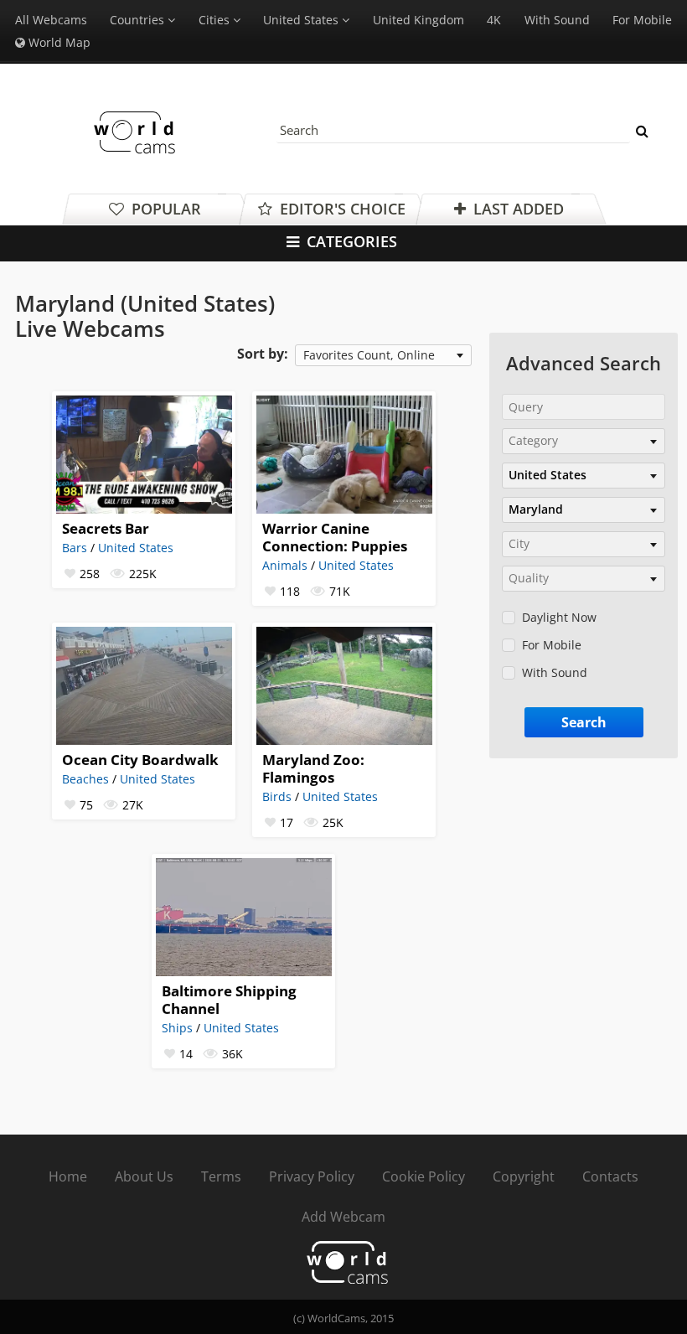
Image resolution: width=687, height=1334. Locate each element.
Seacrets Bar (105, 528)
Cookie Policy (423, 1176)
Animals (284, 565)
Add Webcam (343, 1216)
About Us (144, 1176)
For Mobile (642, 20)
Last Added (516, 209)
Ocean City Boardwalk (140, 759)
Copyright (524, 1176)
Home (68, 1176)
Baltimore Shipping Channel (229, 999)
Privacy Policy (311, 1176)
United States (356, 565)
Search (584, 722)
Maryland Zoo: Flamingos (313, 768)
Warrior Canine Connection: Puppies (334, 537)
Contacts (610, 1176)
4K (494, 20)
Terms (221, 1176)
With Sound (557, 20)
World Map (57, 42)
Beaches (85, 779)
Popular (164, 209)
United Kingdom (418, 20)
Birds (277, 796)
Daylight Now (559, 617)
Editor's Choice (340, 209)
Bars (74, 548)
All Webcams (51, 20)
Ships (177, 1028)
